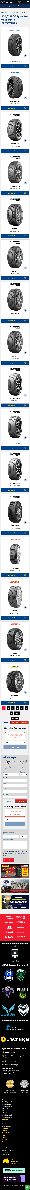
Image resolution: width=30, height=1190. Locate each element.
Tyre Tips (4, 1111)
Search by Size (6, 1104)
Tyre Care (5, 1108)
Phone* (5, 783)
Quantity (22, 772)
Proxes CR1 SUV (15, 59)
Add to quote (11, 66)
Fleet (3, 1135)
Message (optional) (8, 839)
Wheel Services (6, 1126)
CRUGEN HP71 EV (15, 186)
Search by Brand (7, 1106)
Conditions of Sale (22, 1185)
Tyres (4, 1100)
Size (4, 772)
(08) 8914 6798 (10, 1061)
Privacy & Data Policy (12, 1185)
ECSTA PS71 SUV (15, 398)
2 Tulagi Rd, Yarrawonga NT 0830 (14, 1057)
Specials (5, 1128)
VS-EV (15, 610)
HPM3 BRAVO (15, 568)
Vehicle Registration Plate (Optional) (10, 833)
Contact (4, 1131)
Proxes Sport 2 (15, 101)
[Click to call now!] (19, 2)
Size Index (5, 1148)
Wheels (4, 1113)
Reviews (5, 1142)
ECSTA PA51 (15, 228)
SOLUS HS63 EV (15, 526)
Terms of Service (21, 853)
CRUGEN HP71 (15, 144)
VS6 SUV (15, 653)
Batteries (4, 1122)
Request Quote (8, 860)
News (4, 1137)
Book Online (6, 1133)
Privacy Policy (10, 853)
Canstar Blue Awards (8, 1150)
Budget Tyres (5, 1152)
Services (5, 1119)
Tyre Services (6, 1124)
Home (5, 12)
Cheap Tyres (5, 1154)
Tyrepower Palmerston (16, 6)
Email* (4, 789)
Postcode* (5, 794)
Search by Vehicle (7, 1102)
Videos (4, 1140)
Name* (5, 778)
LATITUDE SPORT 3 (15, 695)
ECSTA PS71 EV (15, 271)
